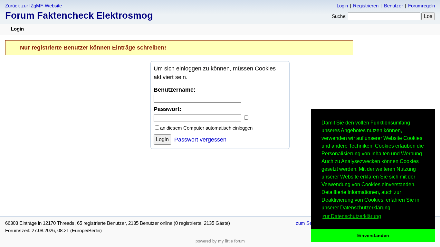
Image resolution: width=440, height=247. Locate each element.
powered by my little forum (220, 241)
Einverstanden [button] (373, 235)
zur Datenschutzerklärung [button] (351, 216)
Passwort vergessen (200, 139)
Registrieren (365, 5)
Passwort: (167, 109)
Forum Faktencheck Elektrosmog (79, 15)
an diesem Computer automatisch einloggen (206, 128)
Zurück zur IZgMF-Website (33, 5)
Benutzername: (175, 90)
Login (342, 5)
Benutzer (393, 5)
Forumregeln (421, 5)
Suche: (339, 16)
